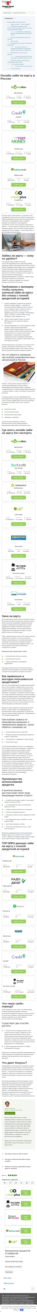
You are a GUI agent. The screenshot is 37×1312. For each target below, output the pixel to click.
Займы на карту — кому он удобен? (20, 24)
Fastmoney (18, 149)
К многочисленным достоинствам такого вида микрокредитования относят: (21, 57)
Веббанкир (18, 488)
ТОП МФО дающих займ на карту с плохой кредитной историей (18, 61)
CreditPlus (18, 200)
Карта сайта (7, 1278)
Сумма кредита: (10, 1256)
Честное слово (18, 573)
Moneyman (18, 93)
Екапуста (6, 911)
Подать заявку (18, 102)
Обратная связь (9, 1283)
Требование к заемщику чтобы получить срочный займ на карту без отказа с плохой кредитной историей (19, 28)
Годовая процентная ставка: (14, 1261)
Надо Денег (7, 886)
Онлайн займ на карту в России (16, 22)
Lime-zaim (18, 514)
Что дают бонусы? (16, 68)
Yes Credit (18, 468)
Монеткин (18, 546)
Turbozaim (18, 599)
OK (22, 1310)
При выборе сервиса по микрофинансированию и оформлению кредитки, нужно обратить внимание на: (21, 48)
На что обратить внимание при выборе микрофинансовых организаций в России (21, 33)
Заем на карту (14, 41)
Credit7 (18, 117)
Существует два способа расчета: (23, 66)
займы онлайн (23, 311)
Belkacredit (18, 175)
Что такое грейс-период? (17, 64)
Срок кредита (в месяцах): (13, 1266)
